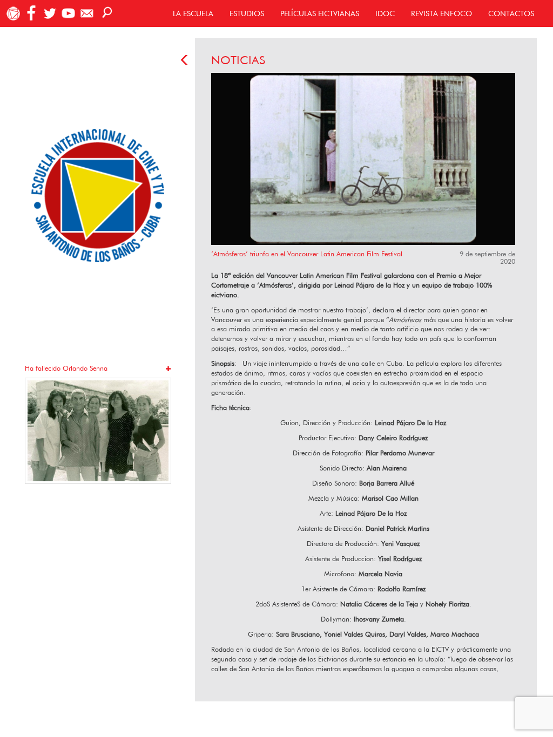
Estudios (247, 13)
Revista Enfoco (441, 13)
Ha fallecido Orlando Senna (66, 368)
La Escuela (193, 13)
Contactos (511, 13)
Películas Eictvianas (319, 13)
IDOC (385, 13)
